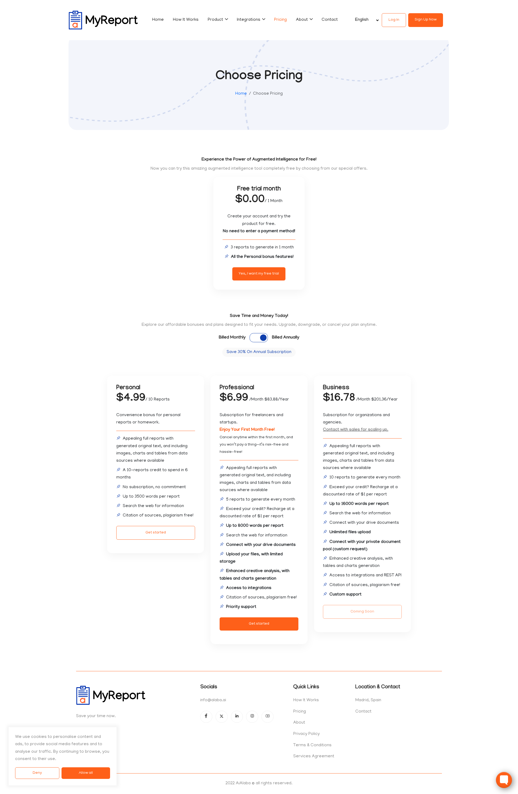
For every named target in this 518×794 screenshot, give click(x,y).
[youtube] (267, 717)
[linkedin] (237, 717)
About (299, 722)
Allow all (86, 773)
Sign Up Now (426, 20)
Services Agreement (313, 756)
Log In (393, 20)
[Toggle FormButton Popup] (504, 780)
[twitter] (222, 717)
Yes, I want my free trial (259, 274)
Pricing (280, 20)
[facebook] (206, 717)
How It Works (186, 20)
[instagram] (252, 717)
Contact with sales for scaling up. (355, 429)
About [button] (302, 20)
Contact (330, 20)
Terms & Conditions (312, 745)
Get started (155, 533)
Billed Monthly (232, 337)
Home (158, 20)
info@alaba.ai (213, 700)
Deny (37, 773)
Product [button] (216, 20)
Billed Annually (285, 337)
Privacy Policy (306, 734)
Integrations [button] (249, 20)
